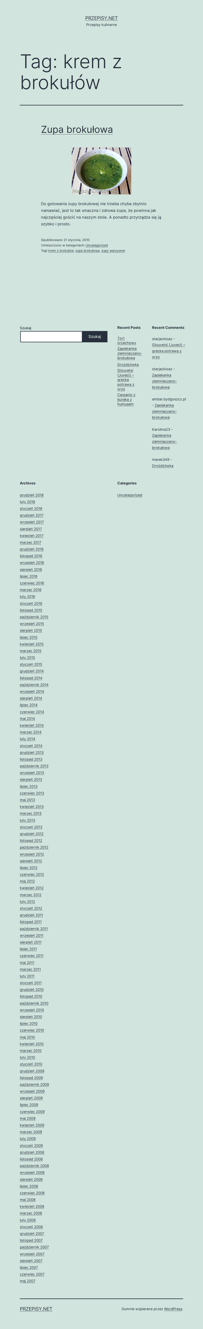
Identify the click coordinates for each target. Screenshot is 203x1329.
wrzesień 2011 (31, 935)
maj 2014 (27, 719)
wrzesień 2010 (32, 1010)
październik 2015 (34, 617)
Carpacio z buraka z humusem (126, 399)
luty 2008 (28, 1220)
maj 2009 (27, 1118)
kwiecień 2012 (32, 888)
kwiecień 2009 (32, 1125)
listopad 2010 (31, 996)
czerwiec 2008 (32, 1193)
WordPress (173, 1309)
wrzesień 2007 (32, 1254)
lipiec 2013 (28, 786)
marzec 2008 (31, 1213)
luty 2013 (27, 820)
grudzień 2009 (32, 1071)
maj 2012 (27, 881)
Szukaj (25, 328)
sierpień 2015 (31, 630)
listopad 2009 (31, 1078)
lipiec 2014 (29, 705)
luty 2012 (27, 901)
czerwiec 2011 (31, 956)
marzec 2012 (30, 895)
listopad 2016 (31, 556)
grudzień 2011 (31, 915)
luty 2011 (27, 976)
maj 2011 (27, 963)
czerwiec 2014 (32, 712)
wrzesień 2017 (32, 522)
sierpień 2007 (31, 1261)
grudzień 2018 (32, 495)
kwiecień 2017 (31, 536)
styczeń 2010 (31, 1064)
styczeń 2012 (31, 908)
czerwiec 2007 (32, 1274)
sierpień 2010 (31, 1017)
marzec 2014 (31, 732)
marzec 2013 (30, 813)
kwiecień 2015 (32, 644)
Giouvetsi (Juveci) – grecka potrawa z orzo (125, 379)
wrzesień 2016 (32, 563)
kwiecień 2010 (32, 1044)
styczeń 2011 (31, 983)
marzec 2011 (30, 969)
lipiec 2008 (29, 1186)
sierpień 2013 (31, 779)
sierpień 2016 (31, 569)
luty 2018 (27, 502)
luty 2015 (27, 657)
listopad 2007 (31, 1240)
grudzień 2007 (32, 1233)
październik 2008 (34, 1166)
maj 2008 (27, 1200)
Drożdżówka (128, 365)
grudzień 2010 (32, 989)
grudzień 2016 (32, 549)
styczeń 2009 (31, 1145)
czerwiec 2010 (32, 1030)
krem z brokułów (61, 251)
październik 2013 (34, 766)
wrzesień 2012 (32, 854)
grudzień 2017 (31, 515)
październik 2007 (34, 1247)
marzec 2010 (30, 1051)
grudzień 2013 (32, 752)
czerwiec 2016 (32, 583)
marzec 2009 (31, 1132)
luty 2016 (27, 596)
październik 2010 (34, 1003)
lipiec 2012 (28, 868)
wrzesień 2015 (32, 624)
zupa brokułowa (87, 251)
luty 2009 (28, 1139)
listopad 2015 (31, 610)
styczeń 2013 (31, 827)
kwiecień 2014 (32, 725)
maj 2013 (27, 800)
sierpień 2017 (31, 529)
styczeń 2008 (31, 1227)
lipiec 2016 (28, 576)
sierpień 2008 (31, 1179)
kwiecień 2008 (32, 1206)
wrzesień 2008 (32, 1172)
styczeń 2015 (31, 664)
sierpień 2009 (31, 1098)
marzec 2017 (30, 542)
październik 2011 (34, 929)
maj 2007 (27, 1281)
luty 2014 (27, 739)
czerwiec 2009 (32, 1112)
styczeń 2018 (31, 508)
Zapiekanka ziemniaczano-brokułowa (129, 353)
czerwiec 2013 (32, 793)
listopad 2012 (31, 840)
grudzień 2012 (32, 834)
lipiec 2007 (29, 1267)
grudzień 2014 (32, 671)
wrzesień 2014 (32, 691)
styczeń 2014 (31, 746)
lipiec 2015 (28, 637)
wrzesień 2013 (32, 773)
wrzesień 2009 (32, 1091)
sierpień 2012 (31, 861)
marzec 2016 (30, 590)
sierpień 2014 (31, 698)
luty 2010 (27, 1057)
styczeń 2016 (31, 603)
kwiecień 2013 (32, 807)
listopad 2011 (31, 922)
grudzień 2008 (32, 1152)
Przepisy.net (101, 18)
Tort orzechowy (126, 340)
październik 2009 (34, 1084)
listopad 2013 (31, 759)
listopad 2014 (31, 678)
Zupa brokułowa (77, 129)
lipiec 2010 (28, 1023)
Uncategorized (97, 245)
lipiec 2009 (29, 1105)
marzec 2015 (30, 651)
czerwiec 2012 (32, 874)
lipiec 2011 (28, 949)
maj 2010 (27, 1037)
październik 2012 (34, 847)
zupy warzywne (113, 251)
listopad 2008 (31, 1159)
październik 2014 (34, 685)
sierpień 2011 (30, 942)
